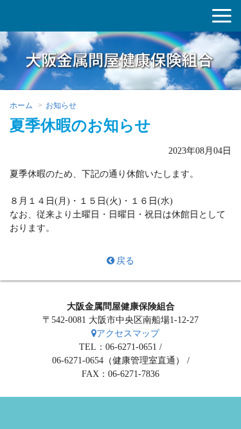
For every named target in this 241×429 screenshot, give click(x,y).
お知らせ (61, 105)
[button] (221, 15)
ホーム (21, 105)
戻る (125, 261)
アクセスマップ (127, 333)
